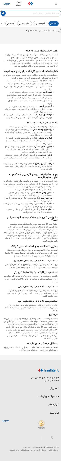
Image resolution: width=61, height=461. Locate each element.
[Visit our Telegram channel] (40, 437)
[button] (31, 30)
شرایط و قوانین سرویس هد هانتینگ (33, 450)
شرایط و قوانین (52, 450)
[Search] (3, 13)
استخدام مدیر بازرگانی (29, 350)
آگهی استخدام (34, 238)
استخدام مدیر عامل (49, 347)
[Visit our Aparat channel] (36, 437)
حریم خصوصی (14, 450)
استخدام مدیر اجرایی (30, 347)
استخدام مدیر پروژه (12, 347)
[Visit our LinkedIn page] (56, 437)
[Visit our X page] (45, 437)
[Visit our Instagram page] (50, 437)
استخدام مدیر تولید (48, 350)
